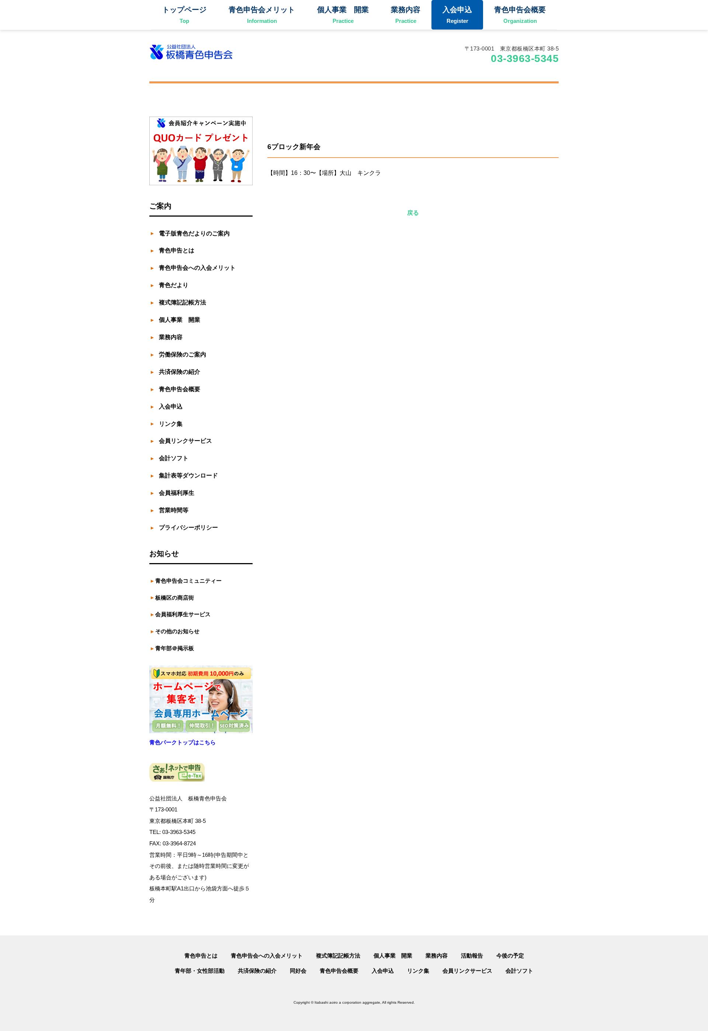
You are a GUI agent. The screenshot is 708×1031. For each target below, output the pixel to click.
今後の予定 (510, 955)
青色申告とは (201, 955)
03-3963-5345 (525, 58)
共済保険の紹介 (257, 971)
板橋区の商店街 (174, 597)
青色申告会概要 (339, 971)
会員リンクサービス (467, 971)
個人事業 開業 (393, 955)
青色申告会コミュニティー (188, 580)
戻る (413, 213)
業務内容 (437, 955)
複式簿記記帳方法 (338, 955)
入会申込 (383, 971)
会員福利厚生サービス (183, 614)
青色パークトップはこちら (182, 742)
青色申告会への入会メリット (267, 955)
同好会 (298, 971)
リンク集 (418, 971)
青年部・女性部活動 (200, 971)
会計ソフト (519, 971)
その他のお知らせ (177, 631)
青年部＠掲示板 (174, 648)
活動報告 (472, 955)
